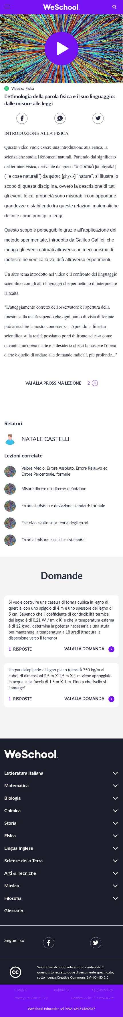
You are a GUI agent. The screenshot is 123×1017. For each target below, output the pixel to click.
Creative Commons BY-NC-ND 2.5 (82, 977)
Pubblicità (61, 990)
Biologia (12, 798)
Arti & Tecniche (20, 873)
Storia (10, 823)
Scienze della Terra (23, 861)
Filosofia (12, 898)
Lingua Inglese (18, 848)
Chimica (12, 810)
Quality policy (102, 990)
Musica (11, 886)
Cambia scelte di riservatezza (92, 998)
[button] (7, 7)
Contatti (21, 990)
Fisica (29, 88)
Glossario (13, 911)
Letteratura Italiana (23, 773)
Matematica (16, 785)
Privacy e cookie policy (31, 998)
